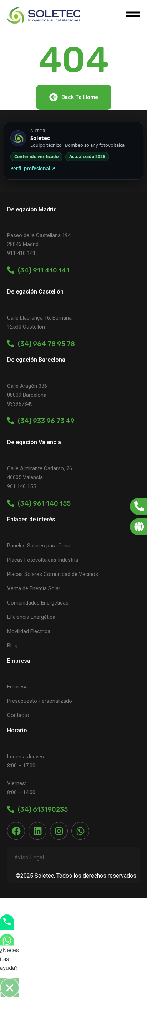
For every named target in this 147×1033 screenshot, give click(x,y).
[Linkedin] (37, 831)
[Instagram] (59, 831)
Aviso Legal (29, 857)
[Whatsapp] (80, 831)
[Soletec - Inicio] (43, 15)
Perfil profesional (33, 168)
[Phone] (7, 926)
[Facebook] (16, 831)
